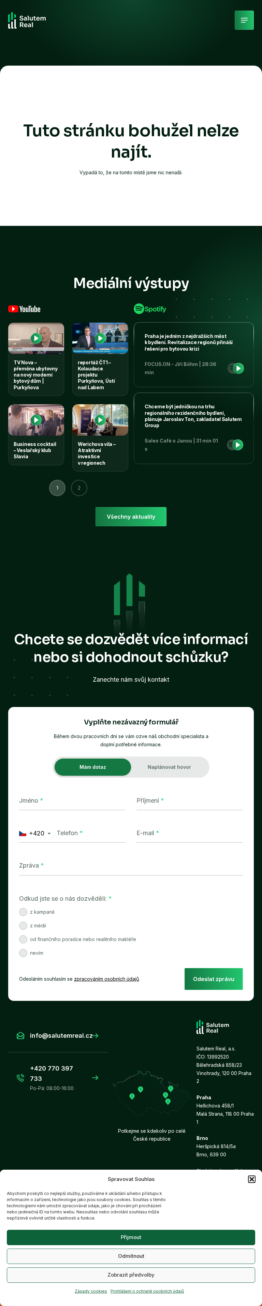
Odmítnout (131, 1256)
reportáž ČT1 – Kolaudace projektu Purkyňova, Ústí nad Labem (96, 374)
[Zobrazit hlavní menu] (244, 20)
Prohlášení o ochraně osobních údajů (147, 1291)
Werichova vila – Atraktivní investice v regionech (97, 453)
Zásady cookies (91, 1291)
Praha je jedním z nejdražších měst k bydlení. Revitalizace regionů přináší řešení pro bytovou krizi (189, 342)
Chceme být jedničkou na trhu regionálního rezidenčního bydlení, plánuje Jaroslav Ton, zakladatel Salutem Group (193, 416)
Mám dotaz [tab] (92, 767)
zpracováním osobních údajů (106, 979)
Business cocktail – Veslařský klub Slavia (35, 450)
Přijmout (131, 1237)
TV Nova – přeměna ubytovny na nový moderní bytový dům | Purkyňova (36, 374)
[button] (251, 1179)
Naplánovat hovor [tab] (169, 767)
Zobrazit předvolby (131, 1274)
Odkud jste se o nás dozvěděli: (65, 898)
